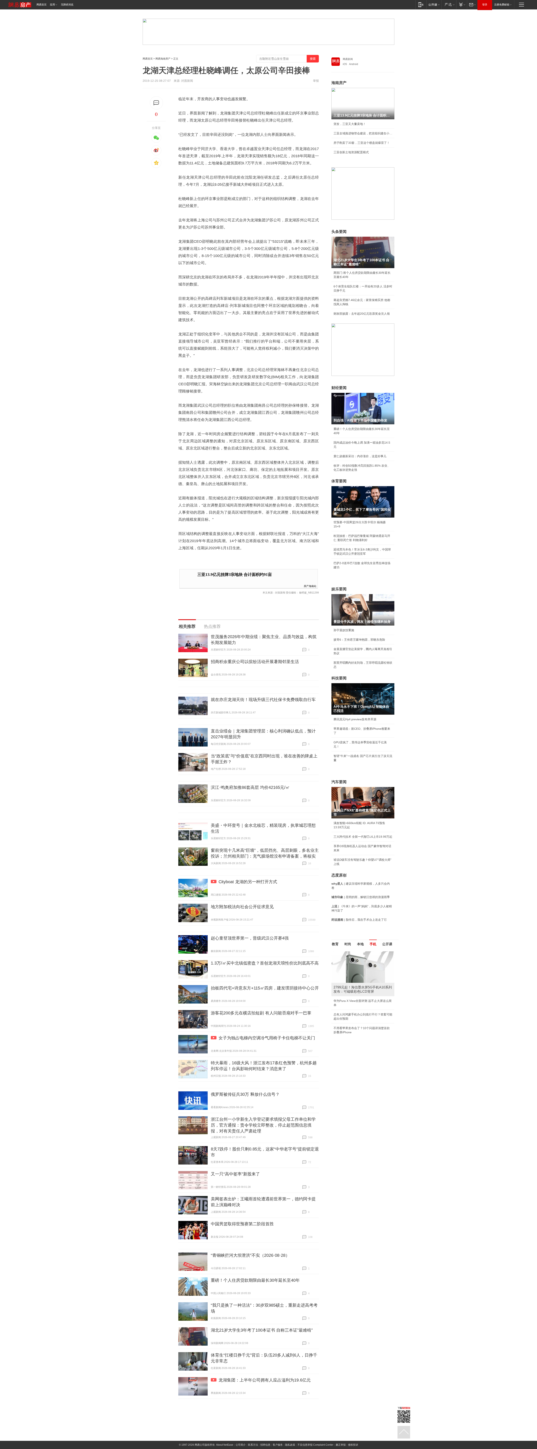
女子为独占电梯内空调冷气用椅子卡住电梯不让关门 (267, 1038)
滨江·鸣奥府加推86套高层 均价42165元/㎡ (250, 787)
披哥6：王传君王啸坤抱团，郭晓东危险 (359, 639)
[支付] (461, 4)
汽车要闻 (339, 782)
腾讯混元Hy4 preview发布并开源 (355, 719)
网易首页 (41, 4)
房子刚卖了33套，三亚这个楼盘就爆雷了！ (362, 142)
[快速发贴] (156, 102)
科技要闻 (339, 678)
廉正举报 (341, 1444)
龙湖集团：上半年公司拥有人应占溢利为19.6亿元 (265, 1380)
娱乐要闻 (339, 589)
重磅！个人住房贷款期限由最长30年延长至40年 (255, 1280)
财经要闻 (339, 388)
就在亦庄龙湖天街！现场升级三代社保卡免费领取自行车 (263, 699)
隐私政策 (290, 1444)
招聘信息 (265, 1444)
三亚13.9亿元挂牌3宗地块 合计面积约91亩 (234, 574)
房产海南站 (310, 586)
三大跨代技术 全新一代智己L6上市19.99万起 (363, 836)
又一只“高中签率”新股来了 (235, 1174)
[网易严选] (448, 4)
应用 (52, 4)
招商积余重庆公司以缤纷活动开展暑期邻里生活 (255, 661)
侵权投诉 (353, 1444)
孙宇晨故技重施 (344, 630)
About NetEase (224, 1444)
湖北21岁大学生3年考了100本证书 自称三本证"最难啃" (262, 1330)
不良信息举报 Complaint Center (315, 1444)
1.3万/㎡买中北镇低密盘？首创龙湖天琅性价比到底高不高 (265, 963)
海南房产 (339, 83)
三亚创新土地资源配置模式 (351, 152)
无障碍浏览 (67, 4)
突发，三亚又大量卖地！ (350, 124)
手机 (373, 944)
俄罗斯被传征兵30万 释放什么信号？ (245, 1094)
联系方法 (253, 1444)
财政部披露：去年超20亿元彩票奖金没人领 (362, 313)
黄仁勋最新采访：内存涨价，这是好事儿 (360, 456)
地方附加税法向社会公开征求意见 (242, 906)
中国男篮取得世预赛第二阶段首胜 (242, 1224)
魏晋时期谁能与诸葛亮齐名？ (353, 981)
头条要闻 (339, 232)
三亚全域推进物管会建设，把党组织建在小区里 (363, 133)
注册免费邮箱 (501, 4)
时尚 (347, 944)
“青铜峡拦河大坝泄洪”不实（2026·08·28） (250, 1255)
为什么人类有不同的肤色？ (351, 972)
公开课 (387, 944)
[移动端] (420, 4)
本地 (360, 944)
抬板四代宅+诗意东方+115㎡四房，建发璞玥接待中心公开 (265, 988)
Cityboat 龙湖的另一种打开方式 (248, 881)
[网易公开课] (433, 4)
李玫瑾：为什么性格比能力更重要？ (357, 953)
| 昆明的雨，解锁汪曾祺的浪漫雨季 (360, 897)
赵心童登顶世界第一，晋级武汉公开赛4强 (250, 938)
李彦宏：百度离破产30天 (350, 990)
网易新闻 (348, 59)
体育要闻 (339, 481)
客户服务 (278, 1444)
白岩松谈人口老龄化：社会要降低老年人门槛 (363, 962)
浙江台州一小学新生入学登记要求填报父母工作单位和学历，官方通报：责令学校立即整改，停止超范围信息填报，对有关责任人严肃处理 (263, 1125)
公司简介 (241, 1444)
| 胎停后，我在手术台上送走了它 (359, 919)
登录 (484, 4)
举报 (316, 80)
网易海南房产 (163, 58)
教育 (335, 944)
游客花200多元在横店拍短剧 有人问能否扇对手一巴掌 (261, 1013)
